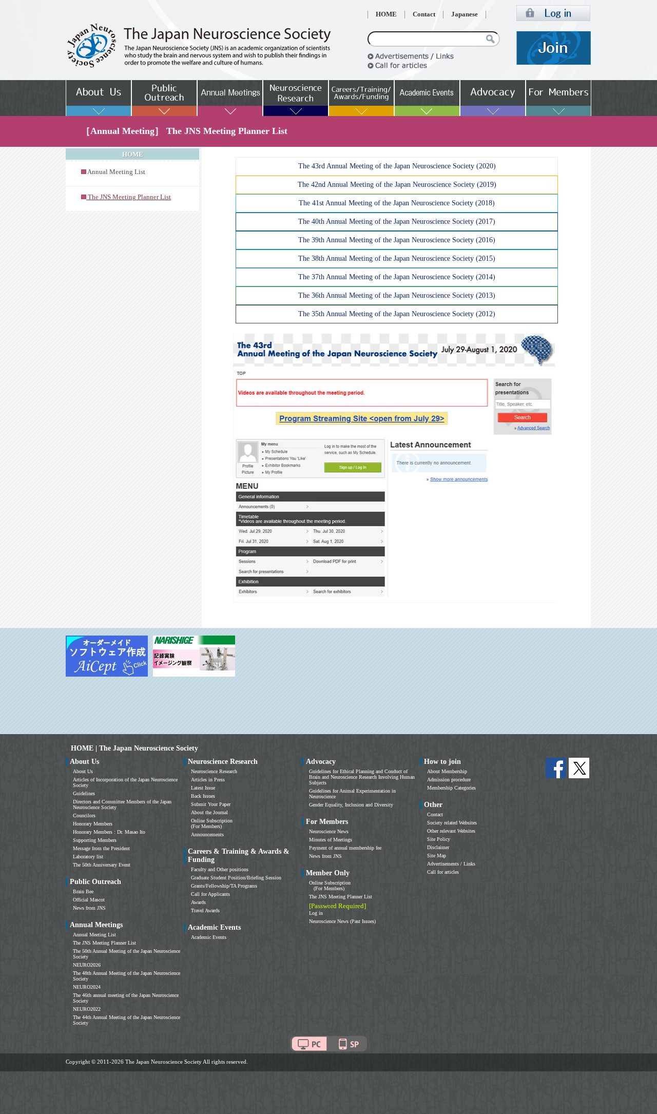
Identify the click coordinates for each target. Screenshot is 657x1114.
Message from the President (101, 848)
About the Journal (209, 812)
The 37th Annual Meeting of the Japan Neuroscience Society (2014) (396, 277)
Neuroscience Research (214, 771)
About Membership (447, 771)
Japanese (464, 14)
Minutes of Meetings (330, 839)
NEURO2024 (87, 987)
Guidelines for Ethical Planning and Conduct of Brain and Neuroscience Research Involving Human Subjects (362, 777)
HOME (386, 14)
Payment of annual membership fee (345, 848)
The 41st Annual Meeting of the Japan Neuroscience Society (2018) (397, 203)
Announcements (207, 834)
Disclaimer (438, 847)
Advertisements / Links (451, 864)
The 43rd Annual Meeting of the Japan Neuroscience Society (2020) (397, 166)
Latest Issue (203, 788)
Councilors (84, 815)
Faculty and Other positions (219, 869)
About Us (83, 771)
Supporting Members (95, 840)
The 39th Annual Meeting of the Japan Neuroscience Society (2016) (396, 240)
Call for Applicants (210, 894)
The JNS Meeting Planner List (104, 943)
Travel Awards (205, 910)
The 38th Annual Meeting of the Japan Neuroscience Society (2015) (396, 258)
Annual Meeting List (116, 172)
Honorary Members (92, 824)
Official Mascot (89, 899)
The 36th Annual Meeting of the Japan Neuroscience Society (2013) (396, 295)
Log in (316, 913)
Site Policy (438, 839)
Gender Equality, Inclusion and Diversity (351, 805)
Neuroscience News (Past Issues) (342, 921)
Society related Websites (452, 822)
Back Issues (203, 796)
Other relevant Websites (451, 831)
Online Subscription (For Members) (212, 823)
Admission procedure (449, 779)
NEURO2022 (87, 1009)
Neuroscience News (329, 831)
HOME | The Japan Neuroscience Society (134, 748)
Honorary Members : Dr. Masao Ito (109, 832)
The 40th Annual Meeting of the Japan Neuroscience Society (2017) (396, 221)
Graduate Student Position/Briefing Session (236, 877)
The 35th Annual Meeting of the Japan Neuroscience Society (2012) (396, 314)
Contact (424, 14)
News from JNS (89, 908)
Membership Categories (451, 788)
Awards (198, 902)
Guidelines (84, 793)
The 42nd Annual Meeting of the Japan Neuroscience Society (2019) (397, 184)
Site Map (436, 855)
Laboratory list (88, 856)
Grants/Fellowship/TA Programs (224, 886)
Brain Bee (83, 891)
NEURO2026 (87, 965)
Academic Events (208, 937)
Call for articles (443, 872)
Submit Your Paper (210, 804)
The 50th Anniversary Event (101, 865)
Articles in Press (208, 779)
